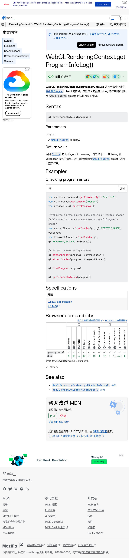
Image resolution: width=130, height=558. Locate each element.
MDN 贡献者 (100, 435)
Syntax (8, 40)
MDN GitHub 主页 (54, 531)
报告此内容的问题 (91, 440)
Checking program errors (67, 179)
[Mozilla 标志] (13, 549)
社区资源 (49, 514)
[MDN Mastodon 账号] (21, 493)
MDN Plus (8, 531)
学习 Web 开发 (94, 514)
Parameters (56, 127)
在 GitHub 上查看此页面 (61, 440)
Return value (57, 147)
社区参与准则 (86, 549)
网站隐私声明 (34, 549)
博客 (5, 514)
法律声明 (68, 549)
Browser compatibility (16, 56)
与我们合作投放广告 (14, 525)
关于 (5, 508)
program (50, 134)
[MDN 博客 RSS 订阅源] (27, 493)
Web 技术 (91, 508)
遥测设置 (52, 549)
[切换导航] (126, 18)
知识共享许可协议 (93, 556)
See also (9, 61)
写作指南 (49, 520)
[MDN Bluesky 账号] (10, 493)
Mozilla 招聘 (10, 520)
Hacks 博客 (92, 537)
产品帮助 (8, 537)
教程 (88, 525)
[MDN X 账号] (16, 493)
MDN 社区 (50, 508)
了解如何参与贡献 (58, 426)
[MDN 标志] (9, 478)
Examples (9, 45)
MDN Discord (52, 525)
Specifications (12, 51)
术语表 (90, 531)
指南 (88, 520)
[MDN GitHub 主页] (4, 493)
